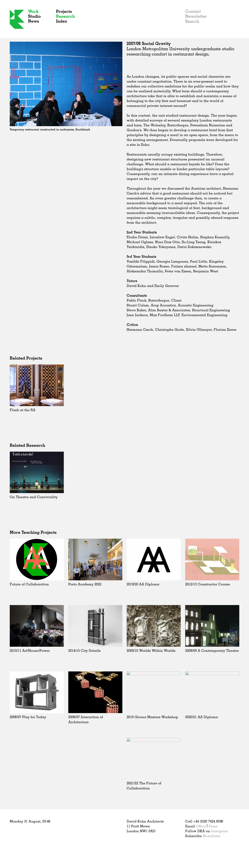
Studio (34, 16)
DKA (17, 19)
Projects (64, 11)
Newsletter (196, 16)
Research (65, 16)
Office (201, 826)
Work (33, 11)
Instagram (219, 831)
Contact (193, 11)
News (33, 20)
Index (61, 20)
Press (213, 826)
